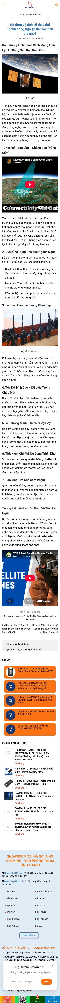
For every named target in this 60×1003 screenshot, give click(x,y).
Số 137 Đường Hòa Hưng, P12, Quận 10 (27, 883)
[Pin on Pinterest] (35, 612)
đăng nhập (20, 649)
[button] (4, 5)
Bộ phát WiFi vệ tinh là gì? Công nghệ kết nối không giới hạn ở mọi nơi (45, 629)
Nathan (41, 38)
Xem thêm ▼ (29, 935)
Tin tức (21, 15)
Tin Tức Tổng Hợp (34, 15)
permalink (30, 619)
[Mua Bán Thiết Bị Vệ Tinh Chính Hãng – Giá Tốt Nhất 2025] (30, 4)
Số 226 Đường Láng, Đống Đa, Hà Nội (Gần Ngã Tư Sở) (28, 874)
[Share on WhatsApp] (21, 612)
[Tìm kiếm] (56, 5)
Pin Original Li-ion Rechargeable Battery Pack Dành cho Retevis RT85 (35, 670)
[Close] (52, 965)
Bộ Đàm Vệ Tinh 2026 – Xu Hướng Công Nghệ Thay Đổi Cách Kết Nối (16, 629)
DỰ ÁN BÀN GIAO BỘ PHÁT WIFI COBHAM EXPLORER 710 (33, 727)
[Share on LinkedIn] (38, 612)
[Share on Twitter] (28, 612)
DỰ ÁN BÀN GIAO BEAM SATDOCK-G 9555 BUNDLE (36, 712)
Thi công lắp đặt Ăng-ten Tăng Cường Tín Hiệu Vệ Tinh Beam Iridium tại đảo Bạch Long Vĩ (33, 686)
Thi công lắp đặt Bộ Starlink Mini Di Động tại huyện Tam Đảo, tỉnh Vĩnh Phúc (35, 700)
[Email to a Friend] (32, 612)
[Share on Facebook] (25, 612)
